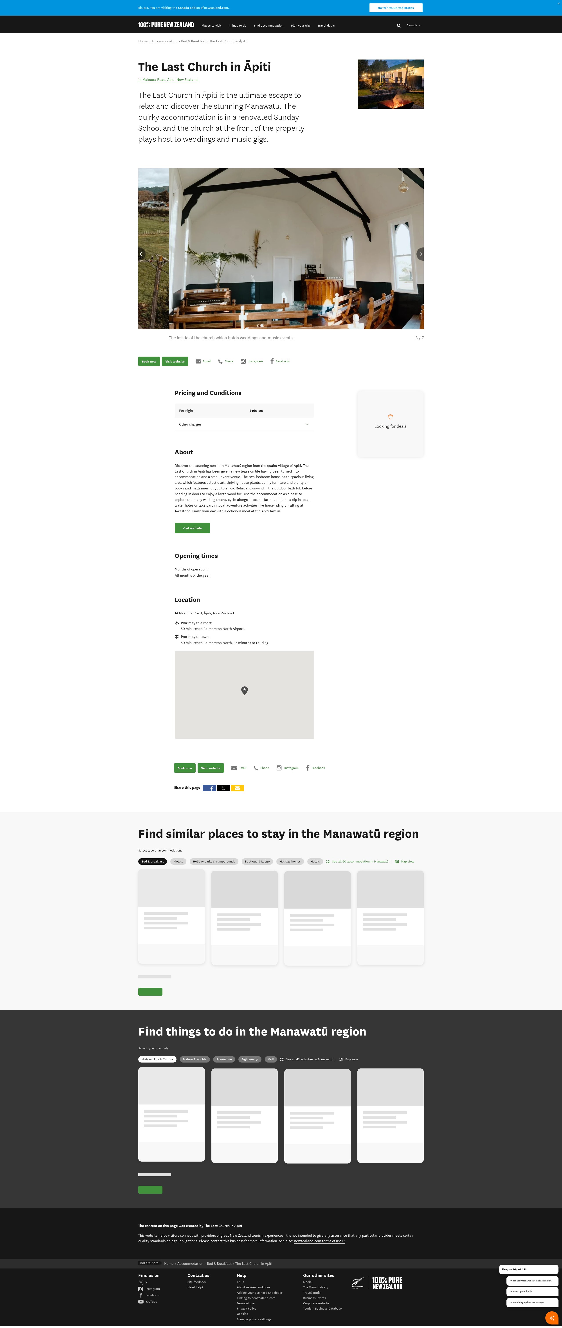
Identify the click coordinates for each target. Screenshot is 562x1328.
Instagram (152, 1289)
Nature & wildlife (195, 1059)
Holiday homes (290, 861)
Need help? (195, 1287)
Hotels (315, 861)
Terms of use (246, 1303)
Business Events (314, 1298)
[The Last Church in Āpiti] (391, 84)
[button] (211, 25)
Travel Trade (312, 1293)
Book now (149, 361)
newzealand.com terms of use (319, 1241)
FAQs (240, 1282)
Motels (178, 861)
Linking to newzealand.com (256, 1298)
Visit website (175, 361)
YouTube (151, 1301)
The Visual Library (315, 1287)
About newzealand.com (253, 1287)
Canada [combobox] (412, 25)
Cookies (242, 1314)
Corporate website (316, 1303)
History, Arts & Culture (157, 1059)
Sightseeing (250, 1059)
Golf (271, 1059)
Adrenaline (224, 1059)
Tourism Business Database (322, 1308)
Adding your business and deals (259, 1293)
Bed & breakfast (153, 861)
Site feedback (196, 1282)
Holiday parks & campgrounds (214, 861)
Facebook (152, 1295)
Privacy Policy (246, 1308)
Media (307, 1282)
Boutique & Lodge (257, 861)
